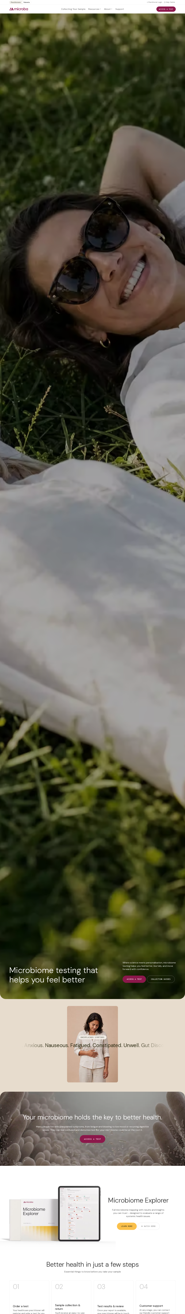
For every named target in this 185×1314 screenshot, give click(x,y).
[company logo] (18, 9)
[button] (94, 9)
